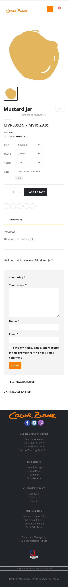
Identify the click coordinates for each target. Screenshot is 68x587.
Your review (18, 285)
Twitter (13, 206)
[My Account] (61, 15)
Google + (26, 206)
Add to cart (37, 192)
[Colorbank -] (17, 11)
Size (6, 171)
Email (33, 206)
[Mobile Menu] (50, 9)
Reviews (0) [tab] (16, 219)
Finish (7, 163)
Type (6, 145)
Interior (20, 136)
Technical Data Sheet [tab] (23, 381)
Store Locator (34, 478)
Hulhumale (34, 474)
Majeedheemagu (34, 467)
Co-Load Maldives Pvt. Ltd (34, 540)
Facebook (6, 206)
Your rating (17, 277)
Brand (7, 154)
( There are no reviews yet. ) (33, 114)
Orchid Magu (34, 471)
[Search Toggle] (34, 11)
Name (14, 321)
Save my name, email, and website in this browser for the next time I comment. (34, 352)
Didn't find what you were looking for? (34, 568)
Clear (19, 178)
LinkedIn (20, 206)
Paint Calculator (34, 527)
